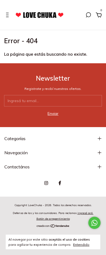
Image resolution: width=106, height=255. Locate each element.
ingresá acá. (85, 213)
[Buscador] (88, 16)
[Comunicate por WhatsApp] (94, 223)
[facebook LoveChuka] (60, 183)
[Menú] (8, 16)
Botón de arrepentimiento (53, 219)
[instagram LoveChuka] (46, 183)
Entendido (81, 245)
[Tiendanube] (53, 226)
